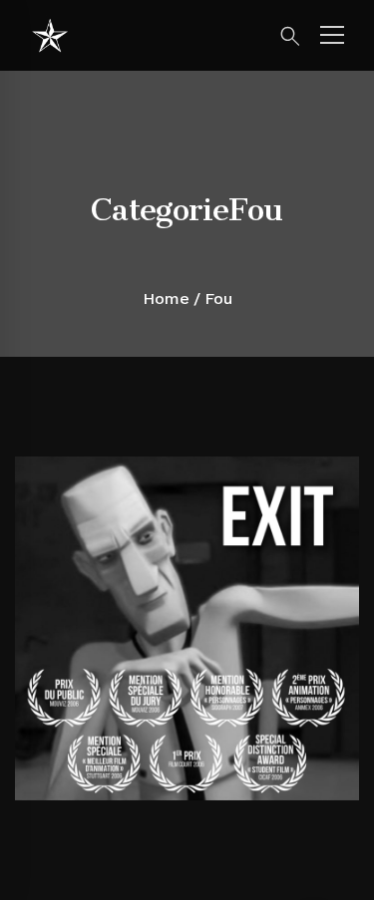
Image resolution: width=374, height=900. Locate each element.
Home (166, 298)
